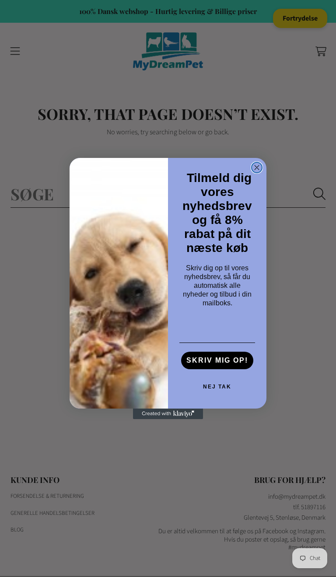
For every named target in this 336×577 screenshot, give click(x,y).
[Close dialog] (257, 167)
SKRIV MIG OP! (217, 360)
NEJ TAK (217, 387)
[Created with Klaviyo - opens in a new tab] (168, 414)
